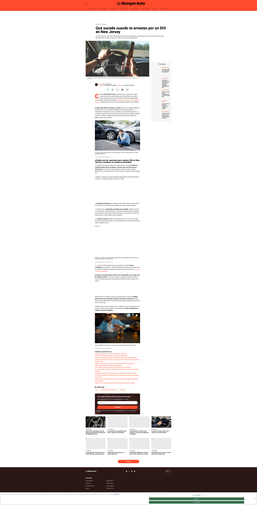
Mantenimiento (104, 9)
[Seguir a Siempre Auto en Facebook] (126, 471)
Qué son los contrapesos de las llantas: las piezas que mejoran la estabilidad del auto (165, 84)
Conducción (113, 9)
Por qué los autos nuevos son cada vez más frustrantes (160, 431)
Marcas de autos (93, 9)
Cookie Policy (117, 494)
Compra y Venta (123, 9)
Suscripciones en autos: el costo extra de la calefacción (161, 453)
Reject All (197, 498)
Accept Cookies (196, 502)
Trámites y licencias (134, 9)
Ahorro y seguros (146, 9)
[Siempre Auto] (131, 3)
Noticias (155, 9)
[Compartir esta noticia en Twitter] (117, 89)
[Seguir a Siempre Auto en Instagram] (132, 471)
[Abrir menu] (86, 3)
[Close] (254, 498)
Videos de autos (163, 9)
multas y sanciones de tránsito (108, 389)
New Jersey (122, 389)
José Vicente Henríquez (106, 84)
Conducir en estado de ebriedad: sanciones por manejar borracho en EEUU (116, 357)
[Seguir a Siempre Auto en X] (129, 471)
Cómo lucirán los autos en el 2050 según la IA (116, 453)
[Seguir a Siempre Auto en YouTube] (134, 471)
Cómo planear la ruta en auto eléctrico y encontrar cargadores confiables (139, 432)
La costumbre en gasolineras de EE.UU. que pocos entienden (117, 431)
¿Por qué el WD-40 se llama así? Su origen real (166, 70)
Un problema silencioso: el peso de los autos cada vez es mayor (139, 453)
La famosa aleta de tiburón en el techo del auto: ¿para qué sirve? (95, 453)
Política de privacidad (120, 410)
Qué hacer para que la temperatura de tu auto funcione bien (166, 94)
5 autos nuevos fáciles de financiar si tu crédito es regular (165, 106)
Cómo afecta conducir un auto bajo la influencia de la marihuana (113, 367)
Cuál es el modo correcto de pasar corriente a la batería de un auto (166, 116)
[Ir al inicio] (91, 471)
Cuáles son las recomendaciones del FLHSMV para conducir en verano (115, 383)
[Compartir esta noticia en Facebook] (112, 89)
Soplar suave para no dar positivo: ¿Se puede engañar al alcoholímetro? (115, 363)
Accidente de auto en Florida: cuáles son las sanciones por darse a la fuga (115, 373)
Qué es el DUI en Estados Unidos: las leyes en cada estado (111, 355)
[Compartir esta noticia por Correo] (122, 89)
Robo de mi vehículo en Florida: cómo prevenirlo (108, 365)
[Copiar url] (127, 89)
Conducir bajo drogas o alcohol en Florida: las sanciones (111, 353)
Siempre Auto (98, 24)
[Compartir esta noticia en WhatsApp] (107, 89)
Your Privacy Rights (196, 495)
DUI (97, 389)
